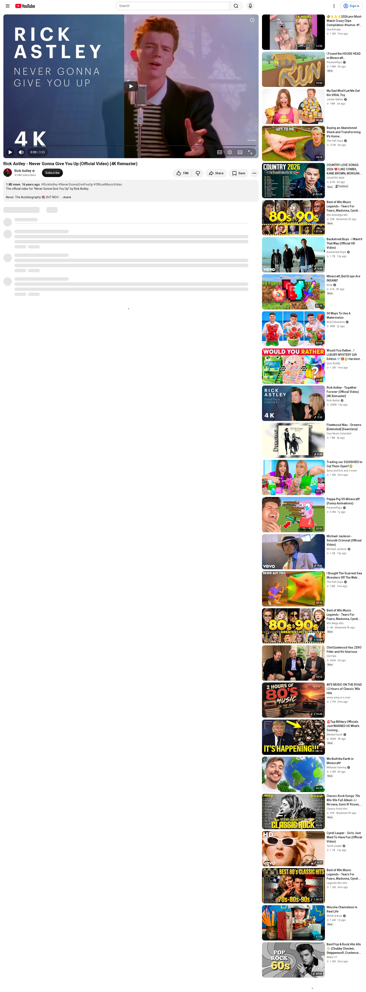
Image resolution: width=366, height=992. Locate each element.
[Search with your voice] (250, 6)
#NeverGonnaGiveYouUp (75, 184)
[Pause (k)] (10, 152)
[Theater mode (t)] (240, 152)
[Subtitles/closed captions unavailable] (220, 152)
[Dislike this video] (198, 173)
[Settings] (334, 5)
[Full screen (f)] (250, 152)
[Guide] (7, 5)
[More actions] (254, 173)
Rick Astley (22, 171)
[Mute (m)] (21, 152)
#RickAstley (49, 184)
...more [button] (66, 197)
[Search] (236, 6)
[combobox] (173, 5)
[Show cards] (252, 20)
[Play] (131, 86)
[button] (37, 152)
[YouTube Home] (25, 6)
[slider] (131, 145)
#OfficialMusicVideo (107, 184)
